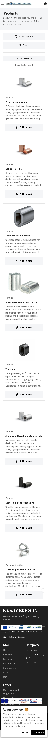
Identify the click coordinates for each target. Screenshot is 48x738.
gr (44, 654)
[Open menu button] (2, 3)
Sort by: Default (22, 58)
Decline (24, 732)
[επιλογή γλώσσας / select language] (45, 3)
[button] (43, 590)
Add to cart (26, 127)
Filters (26, 45)
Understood (38, 732)
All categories (26, 36)
